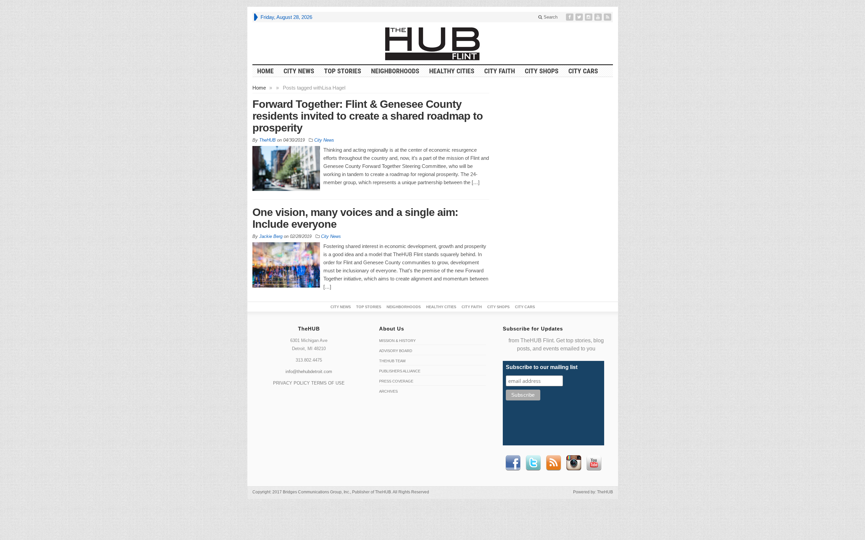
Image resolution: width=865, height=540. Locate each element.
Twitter (533, 463)
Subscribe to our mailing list (541, 367)
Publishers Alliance (399, 371)
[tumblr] (589, 17)
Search (550, 17)
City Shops (542, 71)
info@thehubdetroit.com (309, 371)
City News (298, 71)
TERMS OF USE (328, 383)
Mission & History (397, 341)
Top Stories (342, 71)
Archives (388, 391)
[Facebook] (570, 17)
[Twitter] (580, 17)
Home (259, 88)
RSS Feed (553, 463)
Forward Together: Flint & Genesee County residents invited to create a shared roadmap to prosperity (367, 116)
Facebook (513, 463)
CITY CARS (583, 71)
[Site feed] (608, 17)
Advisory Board (395, 351)
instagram (574, 463)
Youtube (594, 463)
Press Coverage (396, 381)
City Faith (499, 71)
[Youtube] (598, 17)
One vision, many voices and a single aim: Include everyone (355, 218)
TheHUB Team (392, 361)
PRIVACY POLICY (291, 383)
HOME (265, 71)
